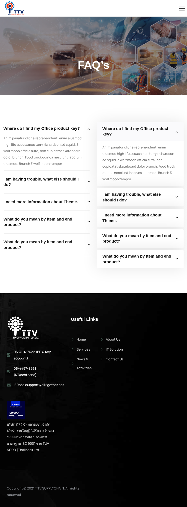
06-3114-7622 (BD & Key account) (32, 354)
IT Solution (114, 349)
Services (83, 349)
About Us (113, 339)
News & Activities (84, 363)
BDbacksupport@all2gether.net (39, 384)
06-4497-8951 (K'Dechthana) (25, 371)
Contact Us (115, 359)
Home (81, 339)
